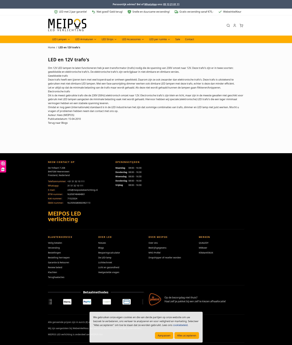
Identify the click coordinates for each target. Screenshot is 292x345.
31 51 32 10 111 (75, 185)
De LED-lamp (104, 257)
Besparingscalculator (109, 252)
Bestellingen (54, 252)
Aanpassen (164, 335)
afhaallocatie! (218, 301)
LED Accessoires (131, 39)
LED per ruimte (158, 39)
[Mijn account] (234, 25)
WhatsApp (150, 4)
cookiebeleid (180, 325)
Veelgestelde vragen (108, 272)
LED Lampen (59, 39)
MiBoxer (203, 247)
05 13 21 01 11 (171, 4)
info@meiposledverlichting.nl (82, 189)
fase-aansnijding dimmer (121, 83)
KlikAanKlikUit (206, 252)
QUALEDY (203, 242)
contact (99, 111)
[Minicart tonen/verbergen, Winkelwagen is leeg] (241, 25)
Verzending (54, 247)
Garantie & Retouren (58, 262)
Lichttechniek (105, 262)
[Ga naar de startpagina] (67, 25)
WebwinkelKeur (80, 328)
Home (51, 47)
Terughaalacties (56, 277)
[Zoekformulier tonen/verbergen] (228, 25)
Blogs (101, 247)
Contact (189, 39)
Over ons (153, 242)
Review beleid (55, 267)
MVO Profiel (154, 252)
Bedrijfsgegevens (157, 247)
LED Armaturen (84, 39)
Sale (177, 39)
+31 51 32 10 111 (76, 181)
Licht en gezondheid (108, 267)
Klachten (52, 272)
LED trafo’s (203, 99)
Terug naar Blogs (58, 123)
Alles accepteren (186, 335)
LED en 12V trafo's (69, 47)
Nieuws (102, 242)
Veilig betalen (55, 242)
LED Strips (107, 39)
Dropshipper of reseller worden (165, 257)
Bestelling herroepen (59, 257)
